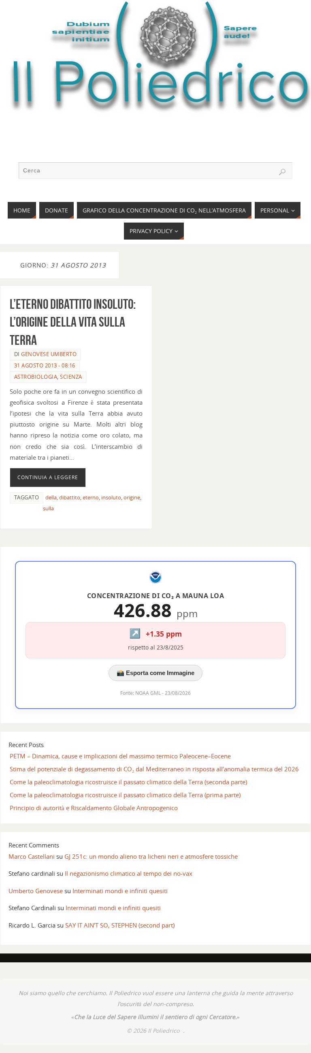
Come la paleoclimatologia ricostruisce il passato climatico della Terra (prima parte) (125, 795)
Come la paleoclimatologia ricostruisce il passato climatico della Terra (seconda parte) (128, 782)
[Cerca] (282, 172)
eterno (91, 497)
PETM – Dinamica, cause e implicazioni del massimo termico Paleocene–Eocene (120, 756)
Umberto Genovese (36, 891)
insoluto (111, 497)
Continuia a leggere (47, 477)
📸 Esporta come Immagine (155, 672)
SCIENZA (71, 376)
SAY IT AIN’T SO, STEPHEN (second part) (120, 925)
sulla (48, 508)
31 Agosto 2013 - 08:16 (44, 365)
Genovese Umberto (49, 354)
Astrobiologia (36, 376)
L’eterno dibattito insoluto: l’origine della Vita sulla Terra (73, 322)
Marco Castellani (32, 856)
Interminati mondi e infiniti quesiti (120, 891)
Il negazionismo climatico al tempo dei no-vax (128, 873)
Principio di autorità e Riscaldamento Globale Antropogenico (94, 808)
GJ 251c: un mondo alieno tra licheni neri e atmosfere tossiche (151, 856)
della (51, 497)
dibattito (69, 497)
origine (132, 497)
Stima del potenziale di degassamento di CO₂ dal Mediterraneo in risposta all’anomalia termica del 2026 (154, 769)
